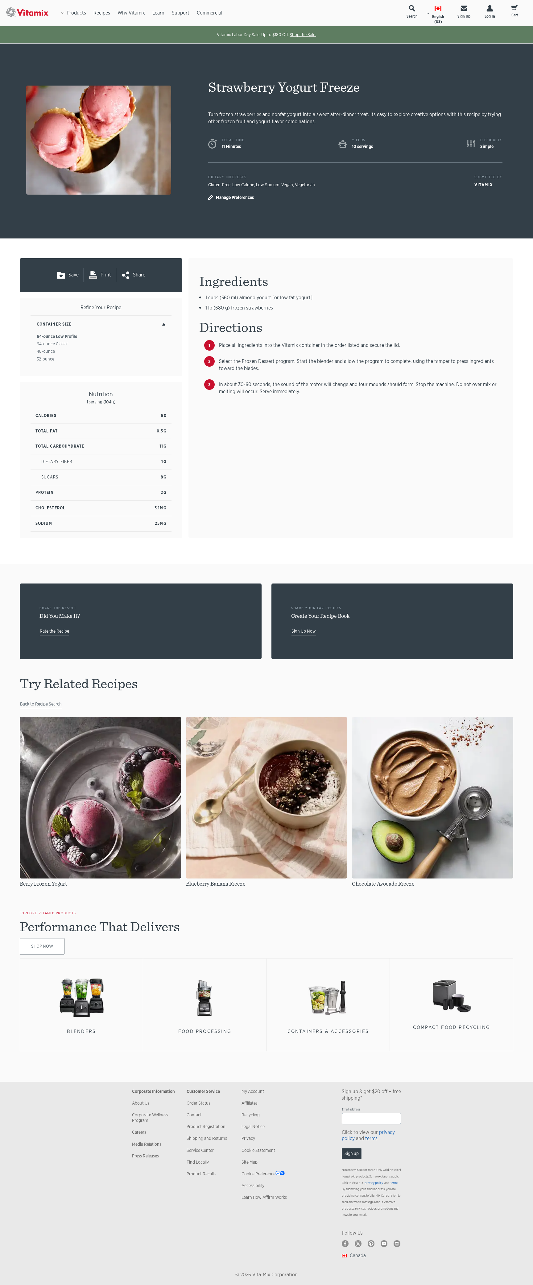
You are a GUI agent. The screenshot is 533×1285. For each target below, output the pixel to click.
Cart (514, 15)
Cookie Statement (258, 1150)
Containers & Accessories (328, 1031)
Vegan (287, 184)
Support (180, 13)
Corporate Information (153, 1091)
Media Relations (146, 1144)
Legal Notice (253, 1126)
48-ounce (46, 351)
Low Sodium (267, 184)
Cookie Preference (258, 1174)
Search (412, 16)
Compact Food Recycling (451, 1027)
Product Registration (206, 1126)
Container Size (54, 324)
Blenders (81, 1031)
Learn (158, 13)
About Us (140, 1103)
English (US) (438, 19)
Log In (490, 16)
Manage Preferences (235, 197)
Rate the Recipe (54, 631)
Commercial (209, 13)
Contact (194, 1115)
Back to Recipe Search (41, 704)
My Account (253, 1091)
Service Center (200, 1150)
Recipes (101, 13)
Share (139, 275)
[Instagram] (397, 1243)
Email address (351, 1109)
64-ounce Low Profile (57, 336)
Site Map (250, 1162)
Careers (139, 1132)
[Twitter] (358, 1243)
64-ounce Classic (52, 344)
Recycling (251, 1115)
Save (73, 275)
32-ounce (45, 359)
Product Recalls (201, 1174)
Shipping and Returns (207, 1138)
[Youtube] (384, 1243)
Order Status (198, 1103)
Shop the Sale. (303, 34)
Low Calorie (243, 184)
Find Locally (198, 1162)
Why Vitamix (131, 13)
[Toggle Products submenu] (62, 13)
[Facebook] (345, 1243)
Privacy (248, 1138)
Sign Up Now (303, 631)
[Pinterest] (371, 1243)
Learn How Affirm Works (264, 1197)
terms (371, 1138)
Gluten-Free (219, 184)
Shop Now (42, 946)
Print (106, 275)
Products (76, 13)
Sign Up (463, 16)
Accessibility (253, 1185)
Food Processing (204, 1031)
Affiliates (250, 1103)
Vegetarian (305, 184)
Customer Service (203, 1091)
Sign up (352, 1153)
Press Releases (145, 1156)
